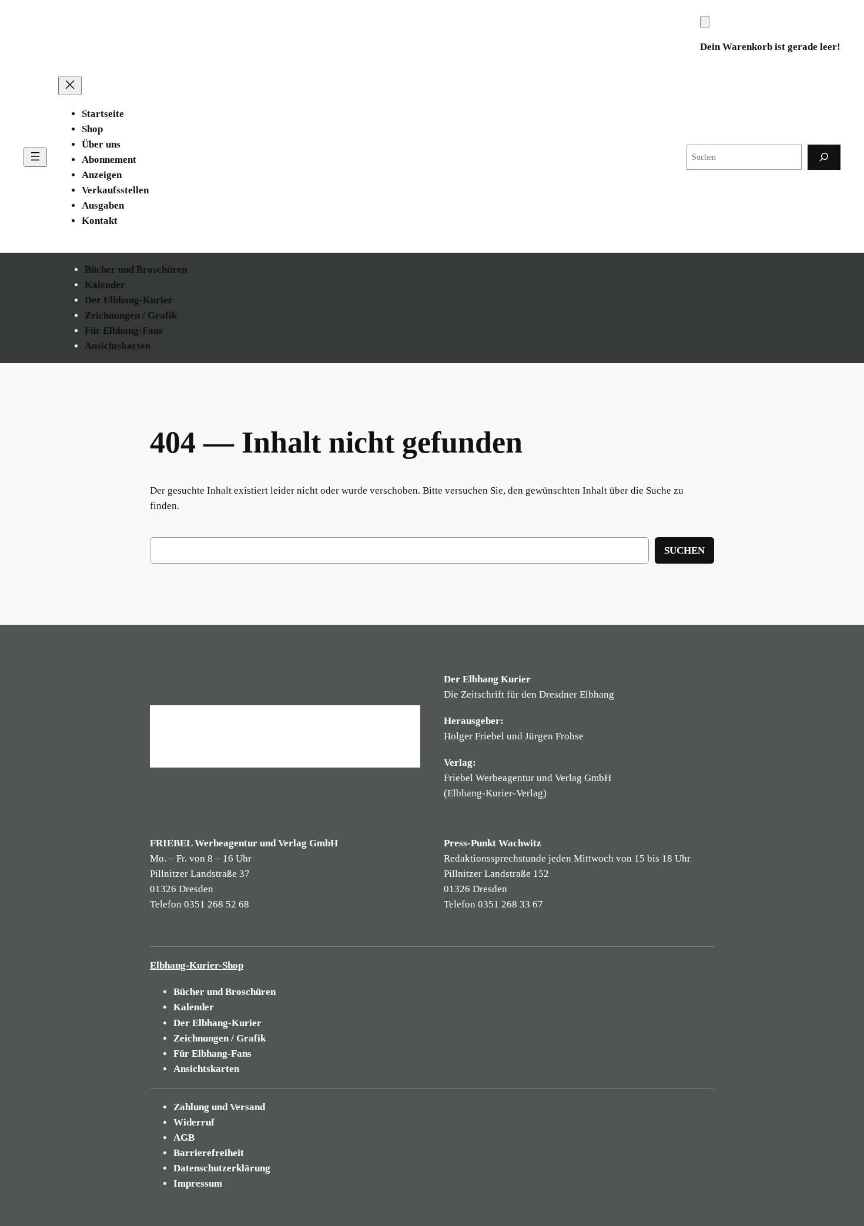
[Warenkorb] (704, 22)
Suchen (684, 550)
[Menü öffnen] (35, 157)
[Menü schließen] (70, 85)
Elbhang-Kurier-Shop (196, 965)
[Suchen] (824, 157)
